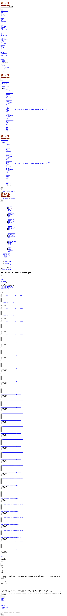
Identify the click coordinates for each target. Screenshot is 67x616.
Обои (9, 209)
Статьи (2, 602)
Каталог (2, 598)
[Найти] (2, 9)
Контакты (3, 605)
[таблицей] (3, 291)
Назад (8, 205)
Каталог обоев (9, 206)
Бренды (2, 599)
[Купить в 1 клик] (1, 293)
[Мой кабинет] (1, 190)
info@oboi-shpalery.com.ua (7, 70)
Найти (2, 614)
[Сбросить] (1, 595)
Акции (2, 600)
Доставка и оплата (5, 607)
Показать (3, 596)
